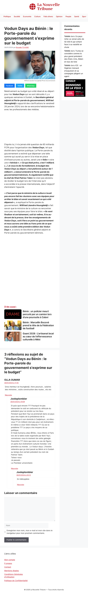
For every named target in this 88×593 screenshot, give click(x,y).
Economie (27, 16)
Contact (7, 567)
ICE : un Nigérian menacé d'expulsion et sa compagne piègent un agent (73, 70)
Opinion (59, 16)
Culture (37, 16)
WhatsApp (31, 86)
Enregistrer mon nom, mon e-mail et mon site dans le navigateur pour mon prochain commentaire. (29, 531)
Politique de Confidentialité (16, 581)
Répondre (8, 395)
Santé (76, 16)
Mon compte (9, 560)
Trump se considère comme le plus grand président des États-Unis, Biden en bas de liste (73, 56)
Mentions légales (11, 571)
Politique (7, 16)
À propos (8, 563)
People (68, 16)
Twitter (19, 86)
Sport (84, 16)
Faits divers (48, 16)
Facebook (9, 86)
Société (17, 16)
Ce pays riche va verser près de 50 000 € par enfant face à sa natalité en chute (74, 41)
